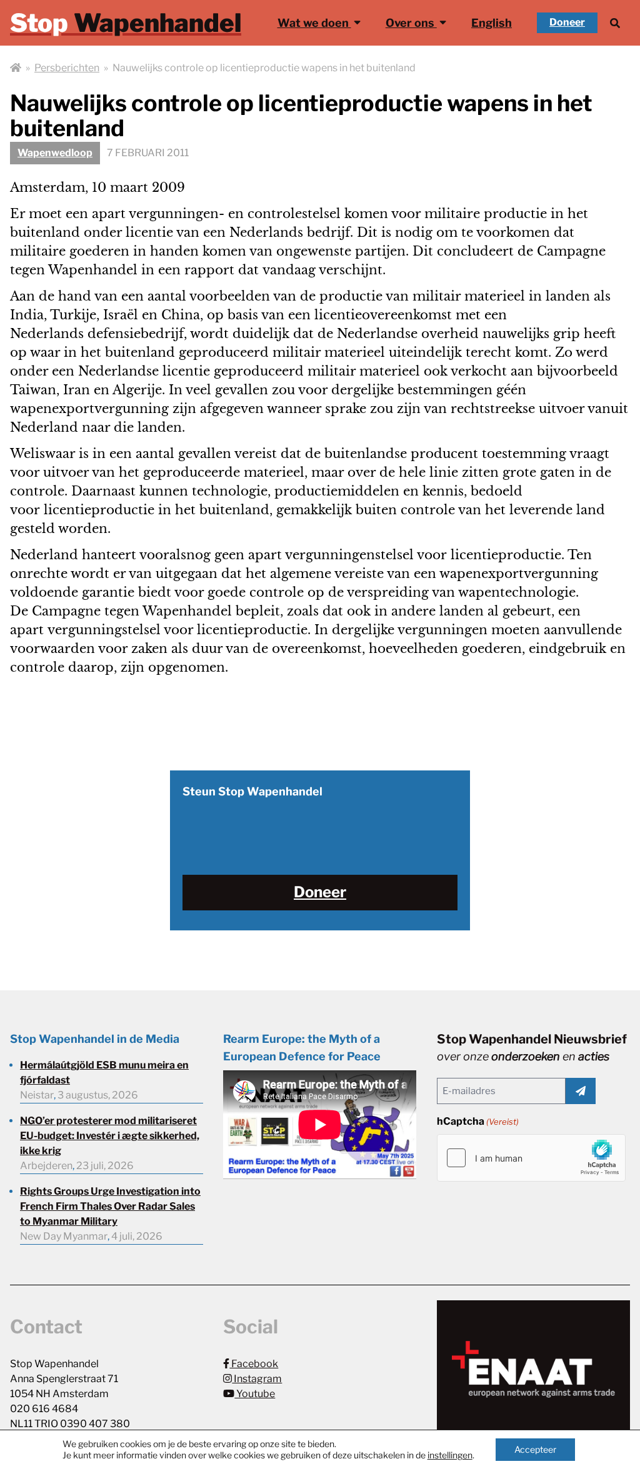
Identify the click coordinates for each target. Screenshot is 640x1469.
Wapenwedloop (55, 153)
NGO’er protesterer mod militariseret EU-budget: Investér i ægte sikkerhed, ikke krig (109, 1136)
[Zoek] (615, 22)
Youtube (254, 1394)
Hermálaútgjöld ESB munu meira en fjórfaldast (104, 1072)
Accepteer (535, 1449)
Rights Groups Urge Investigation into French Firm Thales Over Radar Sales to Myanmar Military (110, 1206)
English (491, 22)
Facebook (253, 1364)
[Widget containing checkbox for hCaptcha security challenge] (531, 1158)
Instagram (257, 1379)
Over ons (411, 22)
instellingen (450, 1455)
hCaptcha (478, 1121)
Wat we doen (314, 22)
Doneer (567, 22)
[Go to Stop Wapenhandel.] (15, 68)
